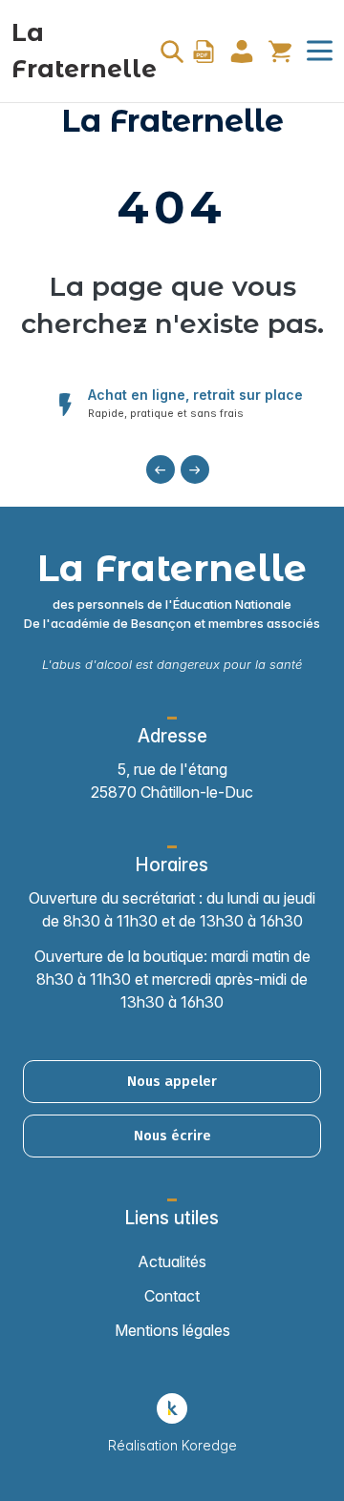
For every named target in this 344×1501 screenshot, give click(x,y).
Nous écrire (172, 1135)
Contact (172, 1295)
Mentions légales (172, 1330)
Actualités (172, 1261)
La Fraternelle (84, 50)
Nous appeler (172, 1081)
